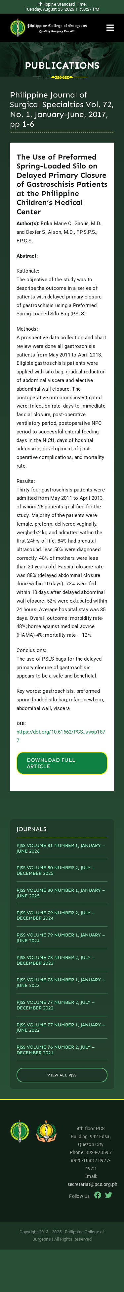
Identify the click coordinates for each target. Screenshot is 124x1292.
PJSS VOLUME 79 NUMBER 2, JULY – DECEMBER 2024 (56, 915)
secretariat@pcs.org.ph (92, 1184)
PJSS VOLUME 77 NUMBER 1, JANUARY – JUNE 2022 (61, 1027)
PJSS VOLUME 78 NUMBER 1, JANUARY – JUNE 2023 (61, 982)
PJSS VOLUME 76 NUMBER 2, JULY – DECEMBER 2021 (56, 1050)
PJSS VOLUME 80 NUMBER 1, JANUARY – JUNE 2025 (61, 893)
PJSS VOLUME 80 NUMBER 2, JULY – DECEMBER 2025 (56, 870)
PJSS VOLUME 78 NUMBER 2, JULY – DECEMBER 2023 (56, 960)
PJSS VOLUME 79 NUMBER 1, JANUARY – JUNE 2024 (61, 937)
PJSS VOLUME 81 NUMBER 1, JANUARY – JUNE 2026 (61, 848)
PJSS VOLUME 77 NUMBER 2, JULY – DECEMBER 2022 (56, 1005)
